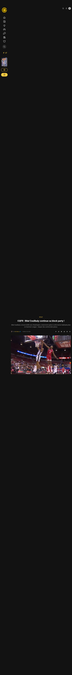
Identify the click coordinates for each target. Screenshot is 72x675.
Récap (41, 317)
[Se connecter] (69, 8)
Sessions (4, 33)
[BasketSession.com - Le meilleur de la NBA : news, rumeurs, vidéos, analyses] (4, 10)
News (4, 22)
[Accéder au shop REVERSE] (66, 8)
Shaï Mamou (17, 331)
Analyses (4, 25)
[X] (70, 332)
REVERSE (4, 37)
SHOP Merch (4, 41)
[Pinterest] (61, 332)
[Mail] (67, 332)
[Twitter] (6, 53)
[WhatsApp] (59, 332)
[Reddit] (64, 332)
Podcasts (4, 29)
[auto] (63, 8)
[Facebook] (56, 332)
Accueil (4, 18)
